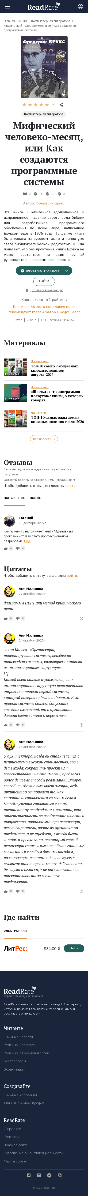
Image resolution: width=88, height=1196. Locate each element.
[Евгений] (9, 521)
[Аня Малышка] (9, 591)
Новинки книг (40, 361)
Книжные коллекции (20, 1095)
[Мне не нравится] (18, 548)
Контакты (11, 1137)
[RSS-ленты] (59, 1175)
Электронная (15, 931)
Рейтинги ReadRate (19, 1045)
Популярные (14, 498)
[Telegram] (49, 1175)
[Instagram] (39, 1175)
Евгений (26, 518)
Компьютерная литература (43, 114)
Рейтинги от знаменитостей (26, 1053)
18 (41, 194)
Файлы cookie (15, 1161)
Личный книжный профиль (25, 1103)
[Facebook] (28, 1175)
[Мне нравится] (6, 548)
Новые (35, 498)
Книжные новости (18, 1037)
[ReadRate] (44, 6)
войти (70, 485)
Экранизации (14, 1069)
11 (53, 194)
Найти (44, 281)
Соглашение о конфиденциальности (33, 1153)
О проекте (12, 1129)
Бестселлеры (15, 1061)
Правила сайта (15, 1145)
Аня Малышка (31, 588)
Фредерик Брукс (50, 203)
